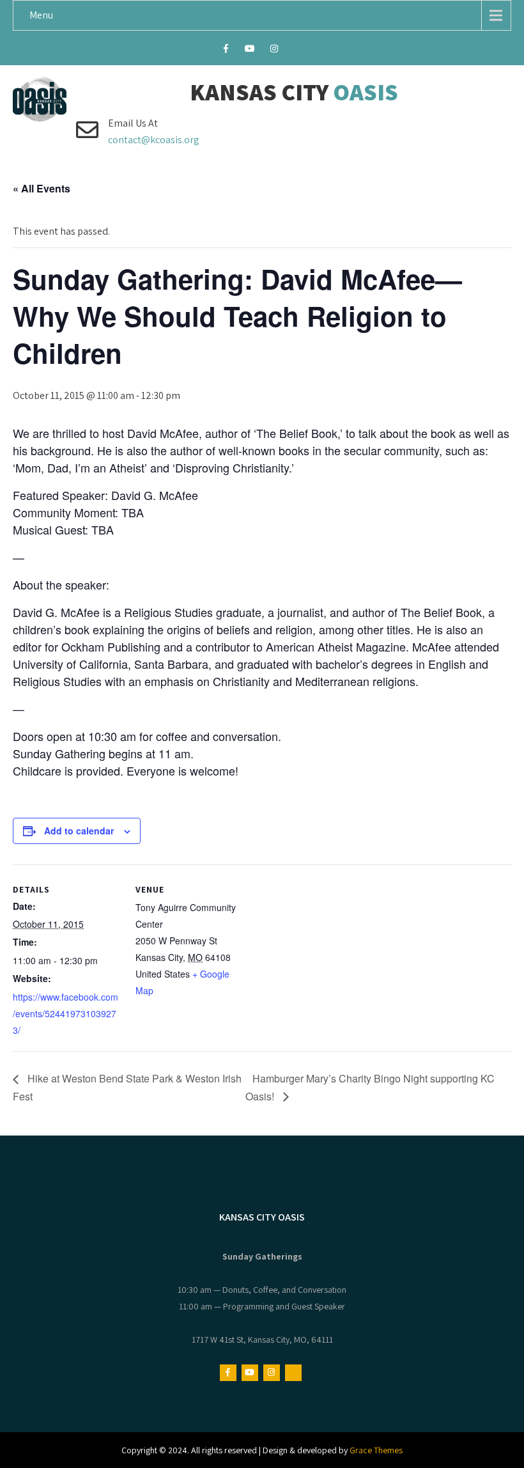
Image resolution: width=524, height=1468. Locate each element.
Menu (41, 15)
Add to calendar (79, 830)
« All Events (41, 188)
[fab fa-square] (299, 50)
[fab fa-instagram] (274, 50)
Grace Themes (376, 1450)
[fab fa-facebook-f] (226, 50)
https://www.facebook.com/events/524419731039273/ (65, 1013)
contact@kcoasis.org (153, 139)
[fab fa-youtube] (250, 50)
